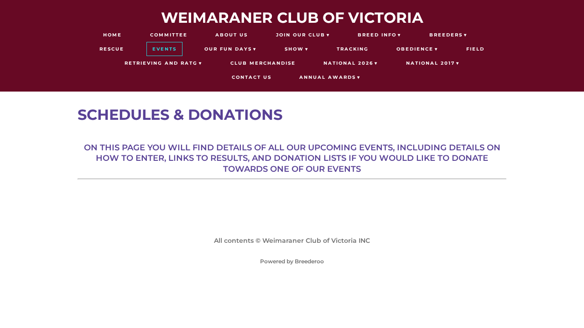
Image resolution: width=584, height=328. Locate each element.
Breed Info (377, 35)
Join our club (300, 35)
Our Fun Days (228, 49)
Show (294, 49)
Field (475, 49)
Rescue (111, 49)
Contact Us (251, 77)
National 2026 (348, 63)
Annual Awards (327, 77)
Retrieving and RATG (161, 63)
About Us (231, 35)
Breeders (446, 35)
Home (112, 35)
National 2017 (430, 63)
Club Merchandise (263, 63)
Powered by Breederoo (292, 261)
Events (164, 49)
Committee (169, 35)
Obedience (414, 49)
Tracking (353, 49)
